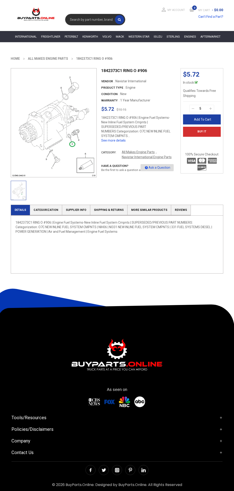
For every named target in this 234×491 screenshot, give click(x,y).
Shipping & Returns (109, 210)
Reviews (181, 210)
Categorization (46, 210)
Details (20, 210)
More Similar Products (149, 210)
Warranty (109, 100)
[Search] (119, 19)
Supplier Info (76, 210)
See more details (113, 140)
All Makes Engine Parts (138, 152)
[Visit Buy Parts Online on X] (104, 470)
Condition (109, 94)
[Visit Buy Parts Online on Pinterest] (130, 470)
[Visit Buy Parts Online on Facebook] (90, 470)
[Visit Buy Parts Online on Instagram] (117, 470)
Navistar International (130, 81)
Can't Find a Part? (210, 16)
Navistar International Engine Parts (147, 157)
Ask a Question (159, 167)
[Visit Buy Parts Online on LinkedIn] (143, 470)
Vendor (107, 81)
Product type (112, 87)
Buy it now (201, 133)
